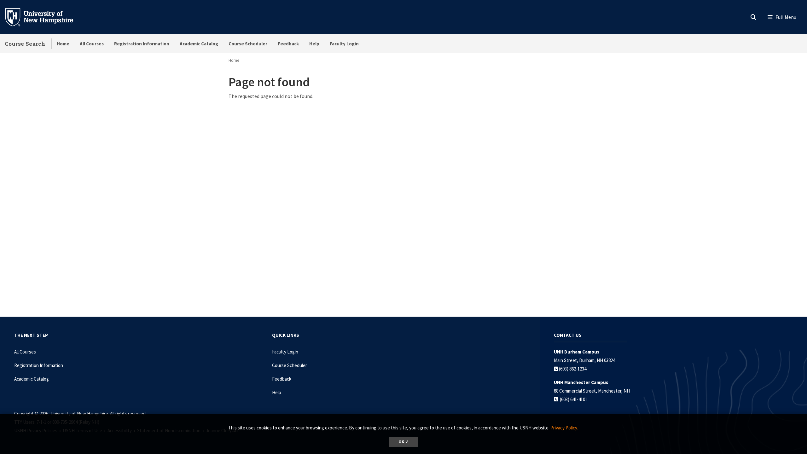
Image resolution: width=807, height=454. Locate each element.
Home (63, 44)
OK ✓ (403, 442)
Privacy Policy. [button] (564, 428)
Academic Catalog (199, 44)
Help (314, 44)
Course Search (25, 43)
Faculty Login (344, 44)
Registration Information (141, 44)
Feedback (288, 44)
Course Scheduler (248, 44)
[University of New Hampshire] (44, 17)
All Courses (92, 44)
